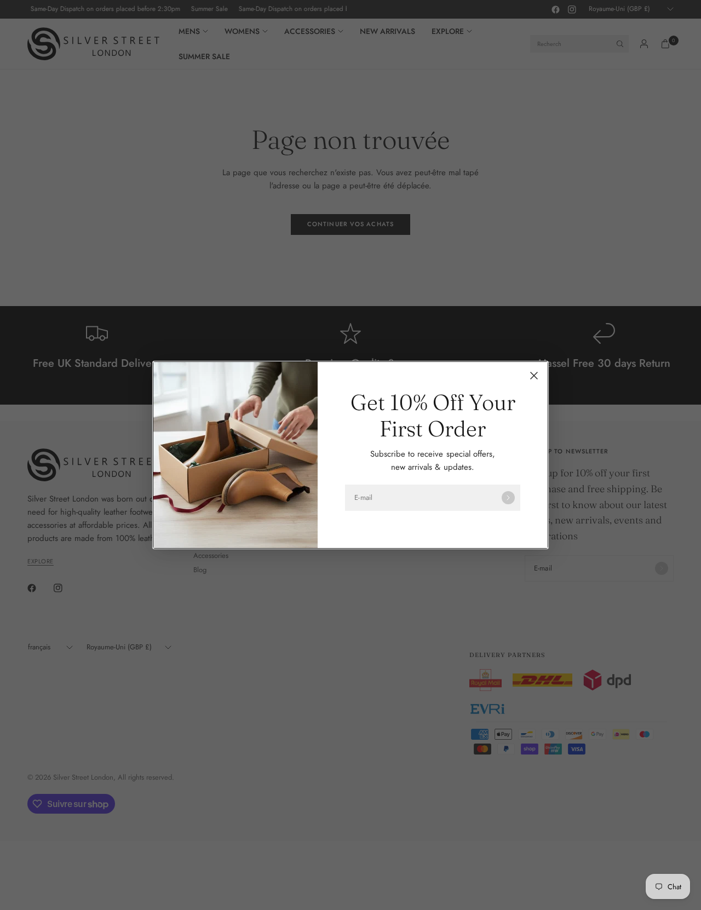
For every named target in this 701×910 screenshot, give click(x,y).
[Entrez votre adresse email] (508, 497)
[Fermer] (534, 375)
